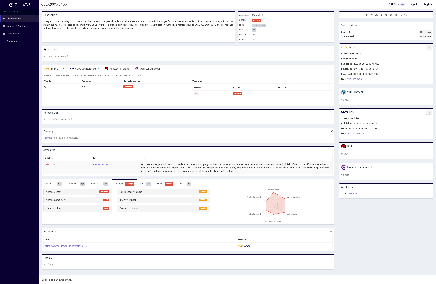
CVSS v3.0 (99, 183)
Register (428, 4)
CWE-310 (352, 193)
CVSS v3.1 (76, 183)
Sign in (414, 4)
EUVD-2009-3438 (101, 164)
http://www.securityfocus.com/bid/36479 (66, 245)
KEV (145, 183)
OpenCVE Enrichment (150, 68)
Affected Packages (119, 68)
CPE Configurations (86, 68)
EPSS (164, 183)
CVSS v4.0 (52, 183)
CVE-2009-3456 (54, 4)
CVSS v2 (124, 183)
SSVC (185, 183)
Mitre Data (56, 68)
